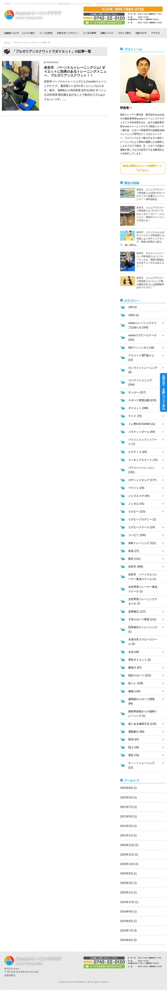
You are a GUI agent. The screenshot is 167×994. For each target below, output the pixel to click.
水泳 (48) (133, 652)
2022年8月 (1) (128, 787)
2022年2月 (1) (128, 797)
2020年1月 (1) (128, 892)
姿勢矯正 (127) (137, 611)
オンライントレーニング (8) (142, 370)
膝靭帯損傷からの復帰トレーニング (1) (142, 713)
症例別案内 (9, 975)
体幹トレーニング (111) (142, 543)
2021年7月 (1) (128, 807)
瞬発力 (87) (135, 667)
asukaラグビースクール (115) (142, 337)
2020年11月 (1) (129, 854)
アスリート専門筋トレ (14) (141, 357)
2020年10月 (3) (129, 864)
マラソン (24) (136, 487)
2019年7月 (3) (128, 930)
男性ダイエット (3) (139, 659)
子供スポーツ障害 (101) (142, 619)
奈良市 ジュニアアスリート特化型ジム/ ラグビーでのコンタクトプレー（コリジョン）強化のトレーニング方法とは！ (150, 214)
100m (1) (133, 315)
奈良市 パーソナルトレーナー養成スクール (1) (142, 576)
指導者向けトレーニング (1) (142, 629)
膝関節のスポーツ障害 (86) (141, 701)
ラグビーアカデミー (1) (142, 519)
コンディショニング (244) (140, 382)
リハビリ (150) (137, 535)
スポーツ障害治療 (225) (142, 400)
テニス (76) (135, 416)
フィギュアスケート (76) (142, 460)
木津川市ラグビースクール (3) (142, 641)
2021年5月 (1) (128, 816)
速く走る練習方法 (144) (142, 723)
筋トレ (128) (135, 683)
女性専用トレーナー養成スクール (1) (142, 589)
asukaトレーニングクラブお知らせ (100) (142, 325)
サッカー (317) (137, 392)
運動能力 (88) (136, 731)
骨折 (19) (133, 755)
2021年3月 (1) (128, 826)
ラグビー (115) (136, 511)
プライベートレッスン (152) (141, 470)
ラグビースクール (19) (141, 527)
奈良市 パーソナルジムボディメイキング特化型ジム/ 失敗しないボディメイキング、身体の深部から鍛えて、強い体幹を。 (142, 238)
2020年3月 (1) (128, 883)
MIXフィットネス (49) (141, 347)
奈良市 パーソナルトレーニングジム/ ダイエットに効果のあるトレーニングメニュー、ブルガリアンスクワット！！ (75, 71)
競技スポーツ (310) (139, 675)
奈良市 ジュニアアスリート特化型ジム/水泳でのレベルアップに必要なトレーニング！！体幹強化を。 (151, 194)
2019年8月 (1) (128, 921)
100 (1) (132, 307)
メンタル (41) (136, 503)
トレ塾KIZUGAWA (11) (141, 424)
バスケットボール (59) (141, 431)
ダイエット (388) (138, 408)
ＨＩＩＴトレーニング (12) (141, 765)
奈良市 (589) (135, 566)
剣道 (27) (133, 551)
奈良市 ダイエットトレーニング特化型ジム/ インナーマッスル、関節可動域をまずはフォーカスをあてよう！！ (150, 259)
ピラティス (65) (137, 452)
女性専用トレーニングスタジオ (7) (142, 601)
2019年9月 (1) (128, 911)
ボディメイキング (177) (142, 480)
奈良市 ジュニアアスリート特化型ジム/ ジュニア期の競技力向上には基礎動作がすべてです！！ (150, 282)
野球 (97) (133, 739)
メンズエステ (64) (139, 495)
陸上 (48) (133, 747)
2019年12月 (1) (129, 902)
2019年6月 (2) (128, 940)
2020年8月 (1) (128, 873)
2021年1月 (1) (128, 835)
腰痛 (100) (134, 691)
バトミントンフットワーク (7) (142, 441)
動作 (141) (134, 558)
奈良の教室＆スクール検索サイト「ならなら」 (142, 168)
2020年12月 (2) (129, 845)
